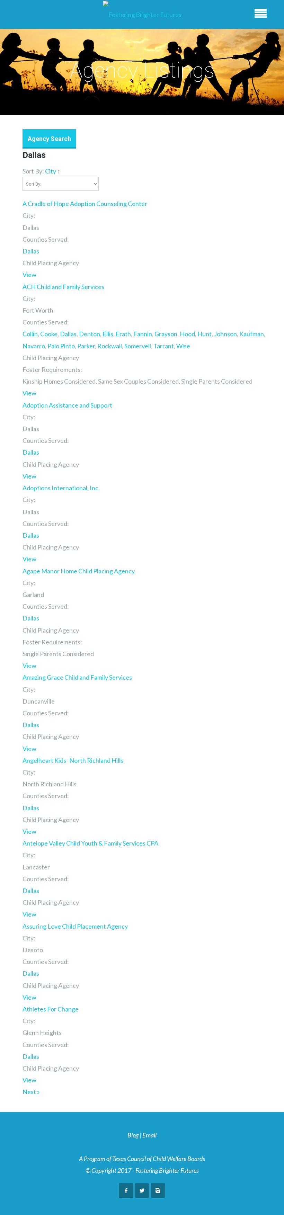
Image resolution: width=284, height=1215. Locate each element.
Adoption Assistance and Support (67, 405)
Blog (133, 1135)
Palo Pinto (61, 346)
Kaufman (251, 334)
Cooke (48, 334)
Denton (89, 334)
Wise (183, 346)
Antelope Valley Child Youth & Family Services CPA (90, 843)
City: (29, 215)
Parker (86, 346)
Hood (187, 334)
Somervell (137, 346)
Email (149, 1135)
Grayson (165, 334)
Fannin (142, 334)
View (29, 274)
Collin (30, 334)
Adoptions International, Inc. (61, 488)
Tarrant (163, 346)
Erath (123, 334)
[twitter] (142, 1190)
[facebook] (126, 1190)
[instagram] (158, 1190)
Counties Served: (46, 239)
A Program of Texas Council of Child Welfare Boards (142, 1158)
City (50, 171)
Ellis (108, 334)
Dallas (31, 251)
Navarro (34, 346)
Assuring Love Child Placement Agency (75, 926)
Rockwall (109, 346)
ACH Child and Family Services (63, 287)
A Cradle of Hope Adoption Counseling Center (85, 203)
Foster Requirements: (52, 369)
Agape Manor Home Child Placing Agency (79, 571)
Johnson (225, 334)
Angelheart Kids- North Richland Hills (73, 760)
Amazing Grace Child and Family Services (77, 677)
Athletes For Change (51, 1009)
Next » (31, 1092)
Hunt (204, 334)
